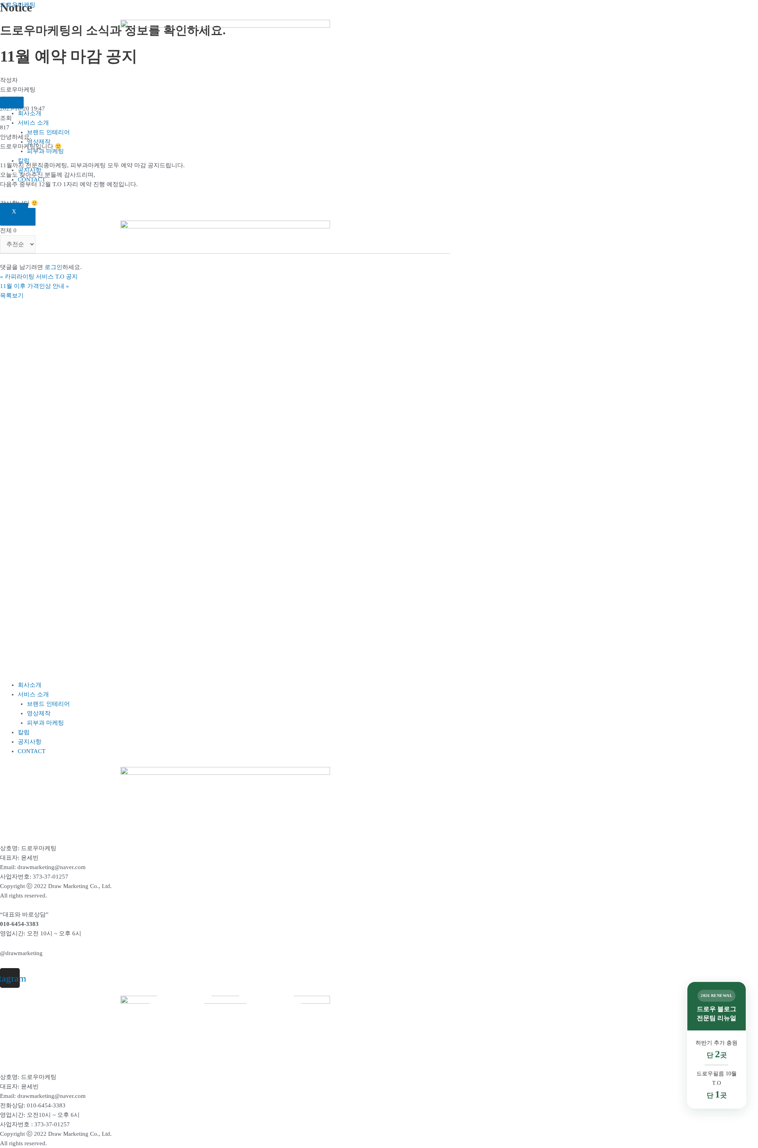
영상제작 (39, 141)
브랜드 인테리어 (48, 132)
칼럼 (24, 160)
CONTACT (31, 179)
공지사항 (29, 170)
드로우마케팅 (18, 5)
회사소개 (29, 113)
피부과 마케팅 (45, 151)
